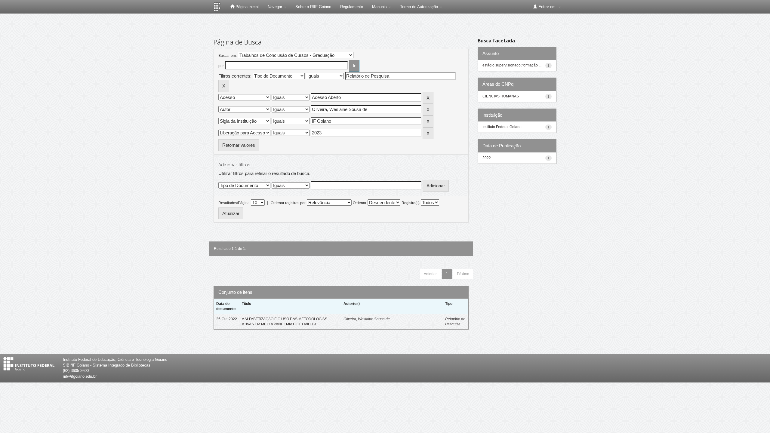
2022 (486, 158)
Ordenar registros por (288, 203)
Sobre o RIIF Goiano (313, 7)
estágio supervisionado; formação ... (511, 65)
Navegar (275, 7)
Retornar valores (238, 145)
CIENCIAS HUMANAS (500, 96)
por (221, 66)
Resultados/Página (234, 203)
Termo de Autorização (419, 7)
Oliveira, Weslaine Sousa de (366, 319)
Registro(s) (411, 203)
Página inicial (246, 7)
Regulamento (351, 7)
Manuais (380, 7)
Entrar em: (547, 7)
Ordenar (359, 203)
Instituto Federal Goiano (502, 127)
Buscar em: (227, 56)
